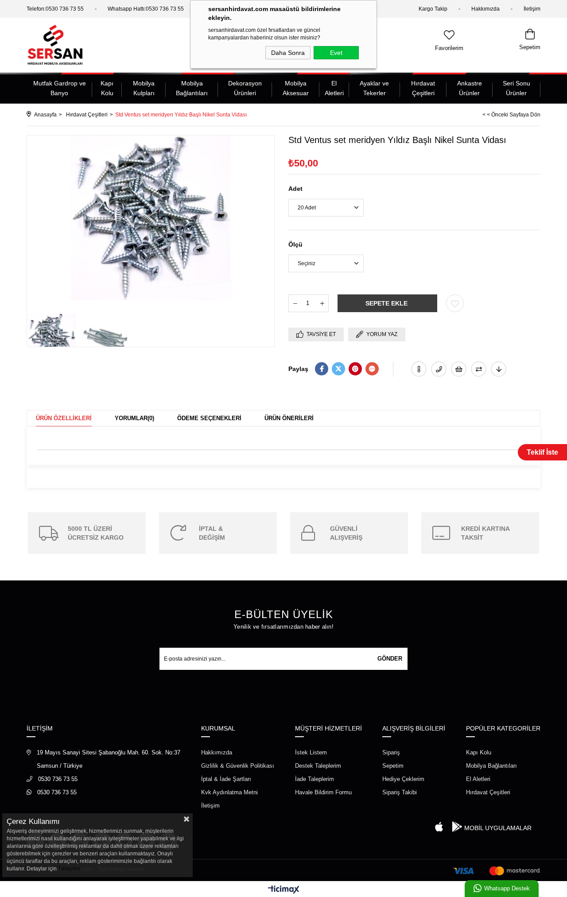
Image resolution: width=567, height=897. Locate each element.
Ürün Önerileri (289, 418)
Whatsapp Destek (507, 888)
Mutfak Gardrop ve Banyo (59, 88)
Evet (336, 52)
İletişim (532, 9)
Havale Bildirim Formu (323, 792)
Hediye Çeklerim (403, 779)
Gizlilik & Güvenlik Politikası (237, 765)
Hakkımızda (485, 9)
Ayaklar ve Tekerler (374, 88)
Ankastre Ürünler (469, 88)
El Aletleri (334, 88)
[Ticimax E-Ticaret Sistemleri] (283, 890)
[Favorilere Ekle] (455, 303)
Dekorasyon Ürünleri (245, 88)
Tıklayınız (69, 869)
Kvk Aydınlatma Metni (229, 792)
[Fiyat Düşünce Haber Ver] (498, 369)
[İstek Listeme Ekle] (458, 369)
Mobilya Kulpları (144, 88)
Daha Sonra (288, 52)
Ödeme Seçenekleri (209, 418)
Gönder (389, 658)
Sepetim (393, 765)
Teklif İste (542, 452)
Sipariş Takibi (399, 792)
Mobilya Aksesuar (296, 88)
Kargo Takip (433, 9)
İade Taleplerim (314, 779)
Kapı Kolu (107, 88)
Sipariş (391, 752)
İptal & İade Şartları (226, 779)
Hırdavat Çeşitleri (423, 88)
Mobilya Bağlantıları (192, 88)
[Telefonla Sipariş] (439, 369)
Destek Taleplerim (318, 765)
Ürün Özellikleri (64, 418)
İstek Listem (311, 752)
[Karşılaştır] (478, 369)
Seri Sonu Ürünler (516, 88)
